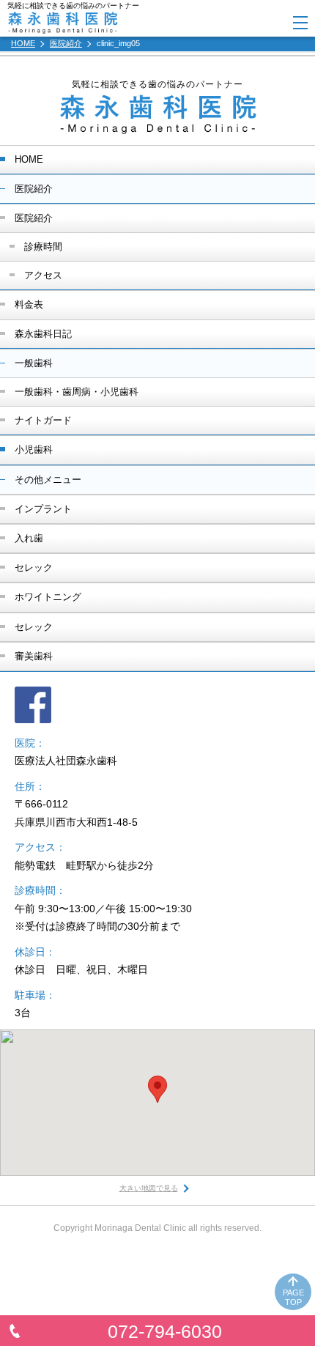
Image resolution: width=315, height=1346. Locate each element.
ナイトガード (43, 420)
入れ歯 (29, 538)
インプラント (43, 508)
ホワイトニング (48, 596)
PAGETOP (293, 1297)
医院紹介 (34, 217)
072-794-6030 (165, 1331)
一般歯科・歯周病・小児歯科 (76, 391)
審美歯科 (34, 656)
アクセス (43, 275)
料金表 (29, 304)
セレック (34, 567)
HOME (29, 159)
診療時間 (43, 246)
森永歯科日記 (43, 333)
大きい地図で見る (148, 1188)
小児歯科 (34, 449)
